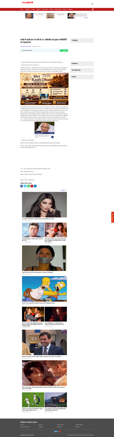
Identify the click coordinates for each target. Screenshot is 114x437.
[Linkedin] (58, 431)
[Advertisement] (57, 28)
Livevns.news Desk (26, 46)
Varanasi (33, 9)
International (45, 9)
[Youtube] (60, 431)
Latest (74, 77)
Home (21, 9)
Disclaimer (77, 426)
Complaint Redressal (79, 424)
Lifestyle (70, 9)
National (38, 9)
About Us (22, 424)
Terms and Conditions (24, 426)
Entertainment (58, 9)
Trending (74, 40)
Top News (27, 9)
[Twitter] (56, 431)
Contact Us (41, 424)
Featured (74, 63)
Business (51, 9)
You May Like (76, 70)
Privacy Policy (59, 426)
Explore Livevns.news (28, 422)
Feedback (41, 426)
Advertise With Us (60, 424)
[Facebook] (54, 431)
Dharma (64, 9)
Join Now (64, 50)
